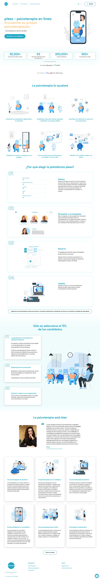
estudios (78, 426)
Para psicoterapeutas (35, 3)
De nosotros (15, 3)
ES (78, 4)
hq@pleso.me (65, 566)
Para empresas (24, 3)
